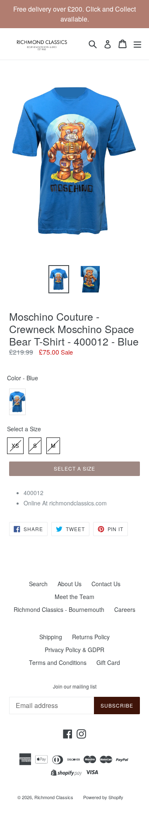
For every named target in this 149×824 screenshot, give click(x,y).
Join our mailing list (74, 686)
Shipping (50, 637)
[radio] (17, 402)
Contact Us (105, 584)
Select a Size (24, 429)
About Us (70, 584)
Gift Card (108, 662)
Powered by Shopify (103, 797)
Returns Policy (91, 637)
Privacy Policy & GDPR (74, 649)
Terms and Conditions (58, 662)
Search (38, 584)
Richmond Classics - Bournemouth (59, 609)
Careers (124, 609)
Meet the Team (74, 596)
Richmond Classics (53, 797)
